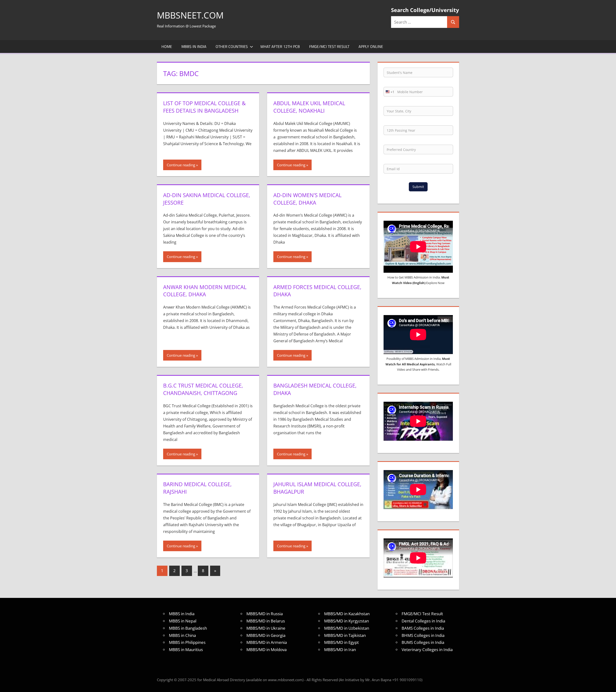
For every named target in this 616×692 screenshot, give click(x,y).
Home (166, 46)
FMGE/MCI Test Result (329, 46)
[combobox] (389, 91)
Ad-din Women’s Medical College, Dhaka (307, 198)
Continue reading (181, 164)
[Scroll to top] (608, 684)
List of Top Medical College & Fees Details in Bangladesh (204, 106)
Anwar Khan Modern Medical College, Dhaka (204, 290)
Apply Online (371, 46)
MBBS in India (193, 46)
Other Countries (232, 46)
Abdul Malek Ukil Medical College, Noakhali (309, 106)
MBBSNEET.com (190, 15)
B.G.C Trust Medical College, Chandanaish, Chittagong (203, 389)
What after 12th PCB (280, 46)
